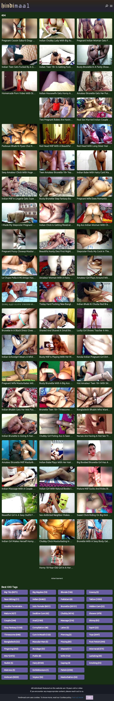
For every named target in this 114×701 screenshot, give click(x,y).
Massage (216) (67, 620)
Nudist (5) (8, 663)
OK (89, 697)
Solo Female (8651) (41, 606)
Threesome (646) (12, 634)
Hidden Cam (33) (97, 606)
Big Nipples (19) (40, 592)
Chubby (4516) (67, 613)
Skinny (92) (94, 620)
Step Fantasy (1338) (13, 627)
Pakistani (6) (66, 599)
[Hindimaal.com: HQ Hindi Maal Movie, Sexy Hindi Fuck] (15, 6)
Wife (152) (65, 656)
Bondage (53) (39, 649)
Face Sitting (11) (11, 599)
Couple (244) (10, 620)
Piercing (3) (66, 634)
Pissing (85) (66, 641)
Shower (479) (95, 613)
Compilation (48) (40, 627)
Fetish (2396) (67, 670)
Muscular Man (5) (40, 641)
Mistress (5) (9, 670)
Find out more (77, 697)
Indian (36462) (39, 599)
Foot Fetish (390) (97, 641)
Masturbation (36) (69, 677)
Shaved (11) (66, 649)
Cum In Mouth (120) (42, 634)
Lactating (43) (95, 656)
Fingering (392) (11, 649)
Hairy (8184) (38, 663)
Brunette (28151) (69, 606)
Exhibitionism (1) (41, 670)
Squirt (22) (94, 627)
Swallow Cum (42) (41, 613)
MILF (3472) (9, 656)
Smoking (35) (95, 663)
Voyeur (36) (38, 677)
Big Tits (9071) (11, 592)
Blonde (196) (67, 592)
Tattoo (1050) (95, 599)
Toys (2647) (94, 634)
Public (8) (37, 656)
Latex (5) (65, 627)
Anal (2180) (38, 620)
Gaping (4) (65, 663)
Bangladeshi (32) (12, 641)
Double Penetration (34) (15, 606)
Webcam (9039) (11, 677)
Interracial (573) (96, 649)
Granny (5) (94, 592)
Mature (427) (10, 613)
